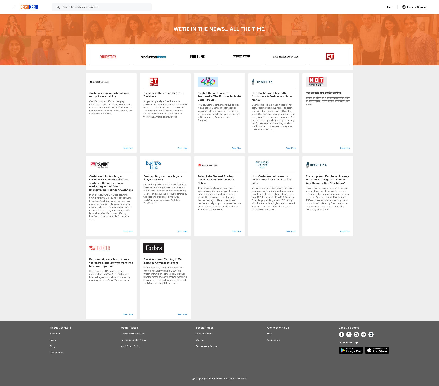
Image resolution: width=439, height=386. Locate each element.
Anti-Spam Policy (130, 346)
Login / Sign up (417, 7)
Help (390, 7)
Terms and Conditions (133, 333)
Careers (200, 340)
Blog (52, 346)
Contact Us (273, 340)
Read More (128, 148)
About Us (55, 333)
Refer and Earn (204, 333)
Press (53, 340)
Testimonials (57, 352)
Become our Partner (206, 346)
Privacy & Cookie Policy (133, 340)
